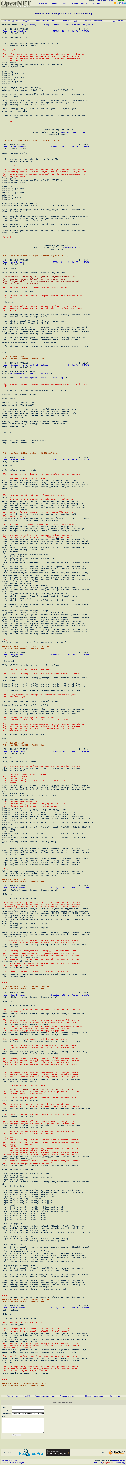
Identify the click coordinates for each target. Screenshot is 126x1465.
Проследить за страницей (13, 1463)
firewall (58, 25)
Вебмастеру (120, 1463)
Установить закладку (68, 21)
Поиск (93, 3)
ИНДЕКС (26, 21)
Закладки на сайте (9, 1461)
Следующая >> (116, 21)
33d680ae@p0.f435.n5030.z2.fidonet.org (30, 373)
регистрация (109, 0)
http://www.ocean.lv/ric (72, 132)
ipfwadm (31, 25)
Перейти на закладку (94, 21)
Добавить (98, 1463)
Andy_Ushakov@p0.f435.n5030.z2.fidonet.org (40, 378)
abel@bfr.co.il (44, 365)
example (48, 25)
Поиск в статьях (42, 21)
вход (102, 0)
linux (22, 25)
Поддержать (108, 1463)
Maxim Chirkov (118, 1461)
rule (39, 25)
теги (98, 3)
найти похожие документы (80, 25)
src (53, 21)
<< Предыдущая (11, 21)
